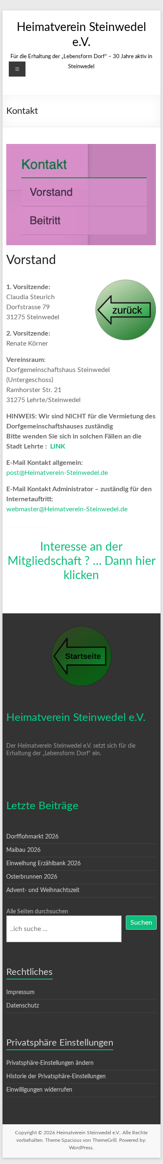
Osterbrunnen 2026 (31, 877)
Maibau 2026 (23, 850)
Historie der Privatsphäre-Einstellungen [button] (56, 1076)
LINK (57, 446)
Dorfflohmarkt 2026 (32, 837)
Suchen (141, 922)
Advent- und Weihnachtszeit (42, 890)
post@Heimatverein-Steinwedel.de (57, 472)
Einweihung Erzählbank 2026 (43, 864)
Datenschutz (22, 1006)
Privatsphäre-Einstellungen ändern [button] (50, 1063)
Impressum (20, 992)
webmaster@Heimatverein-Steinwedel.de (66, 509)
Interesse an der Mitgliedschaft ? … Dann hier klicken (81, 561)
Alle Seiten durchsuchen (37, 912)
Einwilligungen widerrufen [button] (39, 1090)
